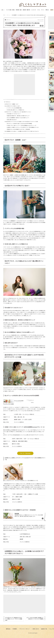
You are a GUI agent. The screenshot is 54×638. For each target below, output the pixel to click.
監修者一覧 (44, 629)
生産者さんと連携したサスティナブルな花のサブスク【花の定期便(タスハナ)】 (22, 127)
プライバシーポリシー (24, 629)
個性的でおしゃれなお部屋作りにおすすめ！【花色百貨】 (18, 129)
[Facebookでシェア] (41, 25)
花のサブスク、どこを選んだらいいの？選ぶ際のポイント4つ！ (18, 111)
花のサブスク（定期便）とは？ (12, 104)
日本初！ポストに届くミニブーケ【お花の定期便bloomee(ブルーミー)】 (21, 125)
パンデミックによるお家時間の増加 (14, 108)
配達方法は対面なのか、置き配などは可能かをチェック (17, 115)
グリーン (8, 19)
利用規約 (15, 629)
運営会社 (8, 629)
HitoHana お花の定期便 (8, 404)
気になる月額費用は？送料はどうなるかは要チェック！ (17, 117)
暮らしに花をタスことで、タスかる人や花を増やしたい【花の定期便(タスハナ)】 (20, 480)
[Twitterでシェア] (42, 25)
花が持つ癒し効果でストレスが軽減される (15, 110)
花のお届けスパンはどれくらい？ (13, 113)
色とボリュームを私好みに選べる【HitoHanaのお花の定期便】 (19, 123)
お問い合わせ (35, 629)
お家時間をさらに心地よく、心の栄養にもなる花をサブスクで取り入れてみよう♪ (22, 131)
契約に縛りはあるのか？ (11, 119)
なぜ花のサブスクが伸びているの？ (12, 106)
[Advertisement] (24, 84)
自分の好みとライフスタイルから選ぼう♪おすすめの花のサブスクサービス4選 (21, 121)
